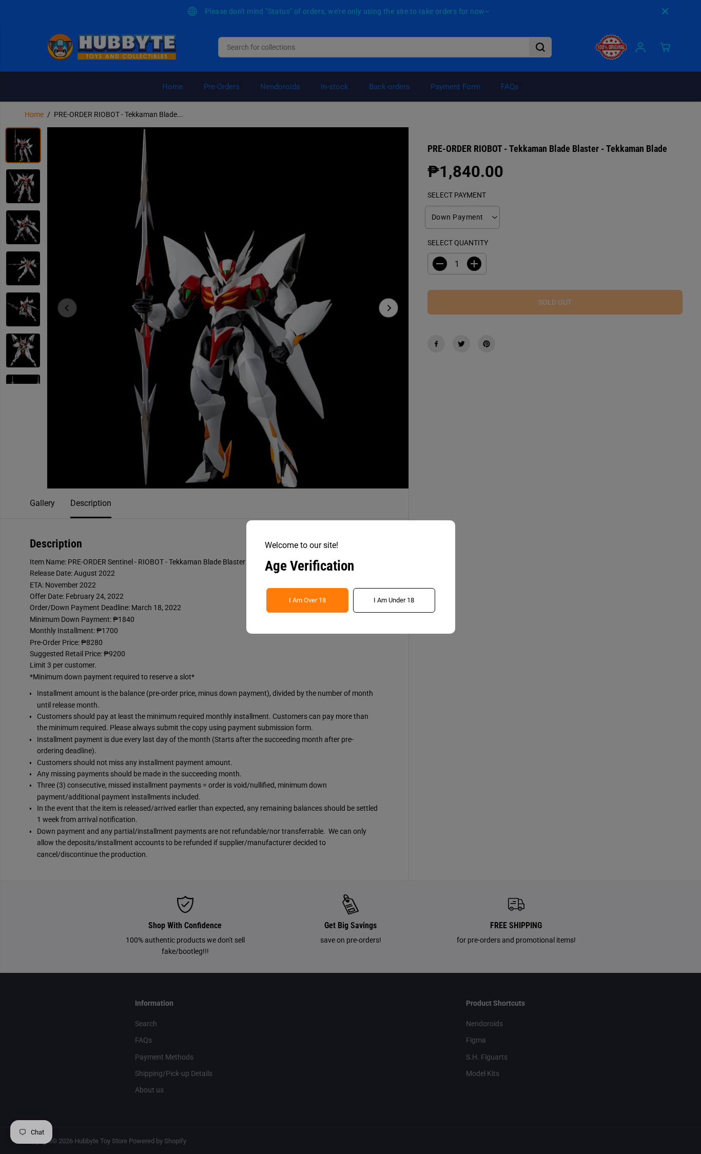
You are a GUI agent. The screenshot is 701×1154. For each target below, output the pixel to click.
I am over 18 (307, 600)
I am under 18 (394, 600)
